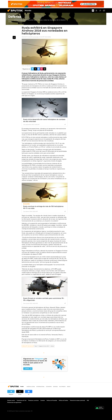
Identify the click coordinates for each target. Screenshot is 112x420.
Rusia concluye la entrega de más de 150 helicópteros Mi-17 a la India (43, 207)
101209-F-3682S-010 (41, 65)
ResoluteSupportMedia (31, 65)
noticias (52, 346)
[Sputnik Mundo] (15, 12)
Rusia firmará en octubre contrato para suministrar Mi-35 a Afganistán (43, 299)
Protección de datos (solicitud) (77, 400)
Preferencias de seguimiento (14, 402)
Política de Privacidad (52, 400)
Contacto (42, 400)
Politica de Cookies (63, 400)
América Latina (31, 386)
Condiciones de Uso (21, 400)
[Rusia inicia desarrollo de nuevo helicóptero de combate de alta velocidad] (44, 107)
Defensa (24, 346)
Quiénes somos (11, 400)
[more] (65, 124)
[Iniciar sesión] (96, 10)
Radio (68, 386)
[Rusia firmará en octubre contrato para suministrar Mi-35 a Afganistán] (44, 286)
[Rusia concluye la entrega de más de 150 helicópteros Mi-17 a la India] (44, 192)
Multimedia (62, 386)
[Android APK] (99, 408)
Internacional (30, 346)
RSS (88, 400)
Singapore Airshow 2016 (44, 346)
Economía (26, 204)
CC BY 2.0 (24, 65)
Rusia (36, 346)
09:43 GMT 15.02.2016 (27, 37)
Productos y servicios (33, 400)
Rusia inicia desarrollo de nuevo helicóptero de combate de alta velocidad (44, 120)
